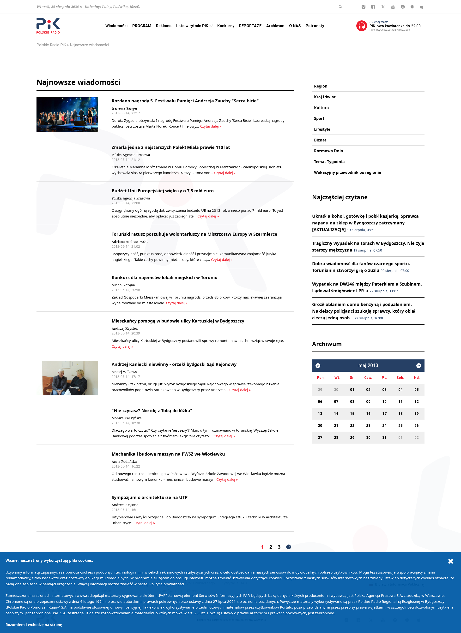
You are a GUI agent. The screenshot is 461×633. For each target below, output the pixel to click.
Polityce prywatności (166, 583)
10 (384, 401)
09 (368, 401)
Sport (319, 118)
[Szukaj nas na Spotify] (403, 7)
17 (384, 413)
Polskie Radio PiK (51, 45)
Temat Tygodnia (329, 161)
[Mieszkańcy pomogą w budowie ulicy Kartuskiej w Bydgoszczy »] (67, 333)
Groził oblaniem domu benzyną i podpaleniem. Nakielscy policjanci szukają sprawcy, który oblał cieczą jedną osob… (363, 311)
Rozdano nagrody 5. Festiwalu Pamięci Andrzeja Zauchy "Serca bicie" (185, 101)
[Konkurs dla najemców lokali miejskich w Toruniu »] (67, 290)
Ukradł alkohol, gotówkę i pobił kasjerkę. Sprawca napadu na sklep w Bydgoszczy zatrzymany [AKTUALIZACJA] (365, 222)
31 (384, 437)
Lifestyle (322, 129)
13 (320, 413)
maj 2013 (368, 365)
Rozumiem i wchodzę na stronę (34, 624)
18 (400, 413)
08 (352, 401)
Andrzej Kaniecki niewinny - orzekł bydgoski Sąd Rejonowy (174, 364)
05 (416, 389)
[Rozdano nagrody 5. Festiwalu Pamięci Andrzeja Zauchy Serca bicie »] (67, 114)
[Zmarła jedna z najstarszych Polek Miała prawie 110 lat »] (67, 160)
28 (336, 437)
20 (320, 425)
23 (368, 425)
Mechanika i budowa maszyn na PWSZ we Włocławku (168, 454)
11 (400, 401)
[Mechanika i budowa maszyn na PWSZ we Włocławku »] (67, 466)
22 (352, 425)
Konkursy (225, 25)
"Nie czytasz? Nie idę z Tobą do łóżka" (152, 410)
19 (416, 413)
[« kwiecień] (317, 365)
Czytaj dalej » (211, 126)
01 (352, 389)
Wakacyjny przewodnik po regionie (347, 172)
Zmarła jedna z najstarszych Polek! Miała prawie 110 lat (171, 147)
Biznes (320, 140)
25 (400, 425)
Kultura (321, 107)
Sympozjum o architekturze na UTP (150, 497)
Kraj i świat (325, 97)
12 (416, 401)
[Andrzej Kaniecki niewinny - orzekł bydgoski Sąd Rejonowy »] (67, 378)
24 (384, 425)
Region (321, 86)
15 (352, 413)
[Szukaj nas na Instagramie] (363, 7)
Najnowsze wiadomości (89, 45)
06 (320, 401)
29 (320, 389)
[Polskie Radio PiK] (48, 26)
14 (336, 413)
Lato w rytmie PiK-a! (194, 25)
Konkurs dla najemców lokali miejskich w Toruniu (165, 277)
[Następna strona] (288, 547)
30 (336, 389)
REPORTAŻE (250, 25)
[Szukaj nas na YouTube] (393, 7)
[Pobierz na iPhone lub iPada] (421, 7)
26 (416, 425)
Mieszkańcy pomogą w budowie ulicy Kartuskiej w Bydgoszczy (178, 321)
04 (400, 389)
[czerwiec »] (418, 365)
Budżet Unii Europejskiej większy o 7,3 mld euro (163, 190)
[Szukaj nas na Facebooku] (373, 7)
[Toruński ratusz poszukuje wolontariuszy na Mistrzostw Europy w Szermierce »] (67, 246)
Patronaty (315, 25)
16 (368, 413)
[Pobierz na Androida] (412, 7)
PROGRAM (141, 25)
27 (320, 437)
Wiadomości (116, 25)
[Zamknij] (450, 561)
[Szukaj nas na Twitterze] (383, 7)
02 (368, 389)
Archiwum (275, 25)
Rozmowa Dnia (328, 150)
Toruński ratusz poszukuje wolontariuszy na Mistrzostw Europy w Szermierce (194, 234)
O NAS (295, 25)
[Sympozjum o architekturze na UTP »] (67, 510)
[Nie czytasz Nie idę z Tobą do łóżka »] (67, 423)
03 (384, 389)
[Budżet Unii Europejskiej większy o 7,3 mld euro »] (67, 203)
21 (336, 425)
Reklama (163, 25)
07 (336, 401)
